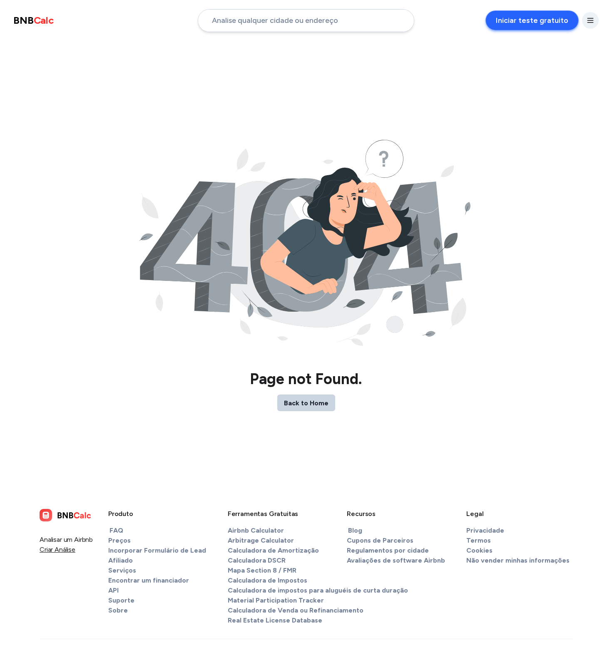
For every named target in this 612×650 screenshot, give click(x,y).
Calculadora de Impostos (267, 580)
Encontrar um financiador (148, 580)
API (113, 590)
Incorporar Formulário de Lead (157, 550)
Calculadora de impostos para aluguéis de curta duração (318, 590)
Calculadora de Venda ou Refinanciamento (295, 610)
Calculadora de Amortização (273, 550)
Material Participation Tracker (276, 600)
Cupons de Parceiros (380, 540)
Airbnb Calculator (256, 530)
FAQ (116, 530)
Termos (478, 540)
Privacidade (485, 530)
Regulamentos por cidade (388, 550)
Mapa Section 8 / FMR (262, 570)
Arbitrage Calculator (261, 540)
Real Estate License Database (275, 620)
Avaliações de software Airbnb (396, 560)
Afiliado (120, 560)
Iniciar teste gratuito (532, 20)
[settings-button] (590, 20)
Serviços (122, 570)
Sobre (118, 610)
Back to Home (306, 403)
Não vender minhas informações (518, 560)
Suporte (121, 600)
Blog (355, 530)
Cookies (479, 550)
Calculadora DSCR (257, 560)
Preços (119, 540)
